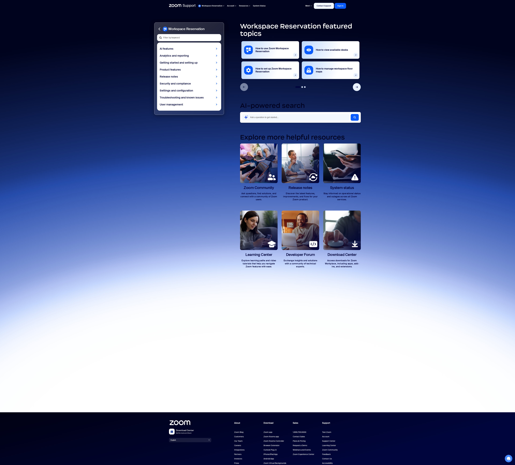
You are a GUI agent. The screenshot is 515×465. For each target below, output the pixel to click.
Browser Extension (271, 445)
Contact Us (327, 459)
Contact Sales (299, 436)
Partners (237, 454)
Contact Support (324, 6)
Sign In (340, 6)
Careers (237, 445)
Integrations (239, 450)
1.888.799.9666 (299, 432)
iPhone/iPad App (270, 454)
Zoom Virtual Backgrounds (275, 463)
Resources (243, 6)
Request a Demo (300, 445)
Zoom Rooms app (271, 436)
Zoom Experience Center (303, 454)
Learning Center (329, 445)
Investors (238, 459)
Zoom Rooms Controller (274, 441)
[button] (189, 29)
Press (236, 463)
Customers (239, 436)
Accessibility (327, 463)
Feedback (326, 454)
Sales (295, 423)
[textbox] (189, 37)
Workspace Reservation (212, 6)
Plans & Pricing (299, 441)
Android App (269, 459)
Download (268, 423)
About (237, 423)
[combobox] (295, 117)
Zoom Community (330, 450)
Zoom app (268, 432)
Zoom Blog (238, 432)
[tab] (297, 87)
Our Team (238, 441)
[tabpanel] (270, 60)
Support (326, 423)
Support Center (328, 441)
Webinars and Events (302, 450)
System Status (259, 6)
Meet (307, 6)
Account (230, 6)
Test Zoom (326, 432)
